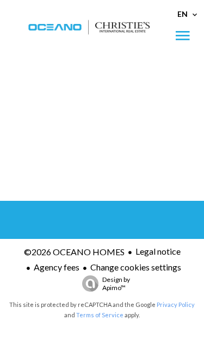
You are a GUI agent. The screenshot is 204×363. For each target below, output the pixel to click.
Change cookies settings (135, 267)
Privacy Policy (176, 304)
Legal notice (158, 251)
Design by (116, 283)
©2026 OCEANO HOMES (74, 252)
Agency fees (56, 267)
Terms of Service (99, 314)
